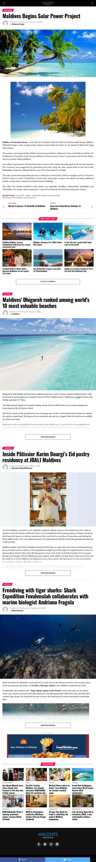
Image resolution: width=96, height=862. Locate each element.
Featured (20, 195)
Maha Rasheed (17, 611)
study (78, 397)
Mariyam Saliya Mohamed (22, 468)
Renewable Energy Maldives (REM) (46, 195)
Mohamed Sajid (18, 24)
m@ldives (16, 314)
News (29, 195)
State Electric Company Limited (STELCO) (19, 198)
